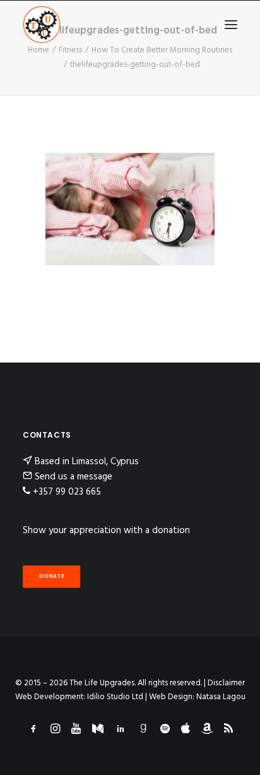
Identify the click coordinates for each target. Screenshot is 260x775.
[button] (231, 24)
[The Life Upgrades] (42, 25)
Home (38, 50)
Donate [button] (51, 576)
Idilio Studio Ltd (115, 697)
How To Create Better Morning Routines (162, 50)
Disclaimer (226, 683)
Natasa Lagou (220, 697)
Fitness (70, 50)
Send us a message (73, 476)
